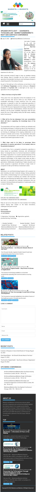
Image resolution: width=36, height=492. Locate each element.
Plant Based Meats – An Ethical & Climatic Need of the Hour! (16, 355)
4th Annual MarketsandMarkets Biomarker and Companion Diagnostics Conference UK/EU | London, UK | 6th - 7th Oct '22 (19, 382)
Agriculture (5, 216)
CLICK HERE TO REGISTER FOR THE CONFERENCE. (14, 199)
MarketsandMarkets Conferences (21, 38)
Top (11, 439)
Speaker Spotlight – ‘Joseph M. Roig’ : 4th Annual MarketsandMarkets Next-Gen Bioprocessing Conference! (9, 226)
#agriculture (21, 216)
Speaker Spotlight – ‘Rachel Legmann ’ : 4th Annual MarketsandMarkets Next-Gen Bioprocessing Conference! (27, 226)
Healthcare (4, 278)
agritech (27, 216)
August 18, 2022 (6, 266)
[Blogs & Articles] (4, 23)
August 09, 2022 (6, 290)
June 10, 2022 (8, 430)
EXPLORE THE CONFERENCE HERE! (10, 197)
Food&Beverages (11, 255)
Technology (12, 216)
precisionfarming (5, 218)
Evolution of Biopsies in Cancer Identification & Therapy (15, 351)
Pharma (9, 300)
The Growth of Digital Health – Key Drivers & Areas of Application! (18, 360)
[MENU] (8, 24)
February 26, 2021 (9, 447)
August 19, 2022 (6, 246)
